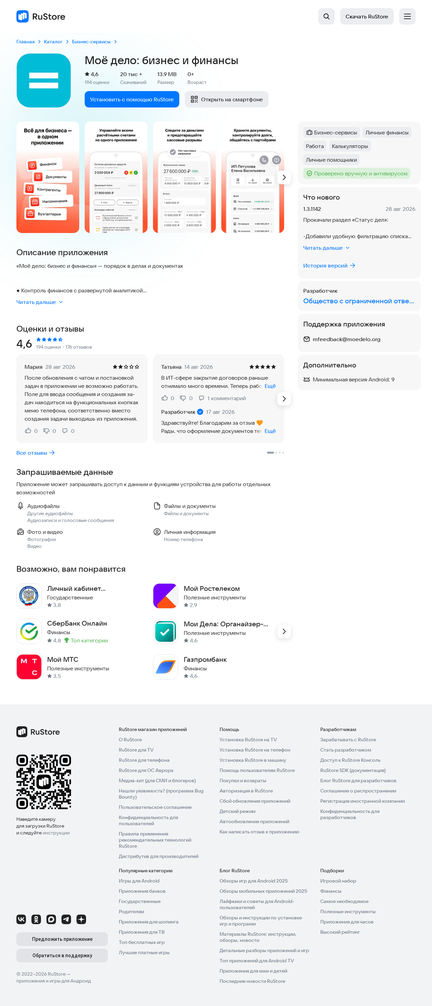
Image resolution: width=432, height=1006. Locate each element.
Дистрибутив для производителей (158, 856)
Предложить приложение (62, 939)
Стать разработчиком (345, 750)
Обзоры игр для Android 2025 (254, 881)
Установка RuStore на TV (248, 740)
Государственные (140, 901)
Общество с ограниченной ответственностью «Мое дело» (359, 300)
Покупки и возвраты (243, 780)
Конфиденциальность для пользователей (148, 820)
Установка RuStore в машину (253, 760)
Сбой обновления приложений (255, 801)
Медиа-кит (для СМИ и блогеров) (157, 780)
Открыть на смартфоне (232, 99)
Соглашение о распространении (358, 791)
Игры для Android (139, 881)
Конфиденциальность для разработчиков (349, 814)
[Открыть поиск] (326, 16)
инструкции (56, 833)
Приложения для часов (347, 922)
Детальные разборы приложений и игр (264, 950)
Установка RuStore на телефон (255, 750)
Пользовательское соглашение (155, 807)
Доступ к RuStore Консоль (350, 760)
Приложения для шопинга (149, 922)
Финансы (331, 891)
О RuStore (130, 740)
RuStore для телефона (144, 760)
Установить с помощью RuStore (132, 99)
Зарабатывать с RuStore (348, 740)
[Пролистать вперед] (284, 177)
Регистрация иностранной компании (362, 801)
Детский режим (237, 811)
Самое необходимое (344, 901)
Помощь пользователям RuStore (257, 770)
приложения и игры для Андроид (53, 981)
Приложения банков (142, 891)
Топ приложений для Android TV (257, 961)
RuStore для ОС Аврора (146, 770)
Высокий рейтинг (340, 932)
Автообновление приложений (254, 821)
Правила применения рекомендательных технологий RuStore (155, 840)
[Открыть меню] (407, 16)
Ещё (270, 385)
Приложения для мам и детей (253, 971)
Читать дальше (36, 301)
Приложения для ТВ (142, 932)
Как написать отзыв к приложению (259, 832)
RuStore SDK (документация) (353, 770)
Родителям (131, 911)
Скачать (367, 16)
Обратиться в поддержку (62, 955)
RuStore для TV (136, 750)
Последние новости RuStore (252, 981)
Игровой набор (338, 881)
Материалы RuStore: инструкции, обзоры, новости (258, 937)
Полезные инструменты (348, 911)
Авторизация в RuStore (246, 791)
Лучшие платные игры (144, 952)
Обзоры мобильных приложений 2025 (263, 891)
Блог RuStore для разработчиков (358, 780)
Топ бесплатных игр (142, 942)
